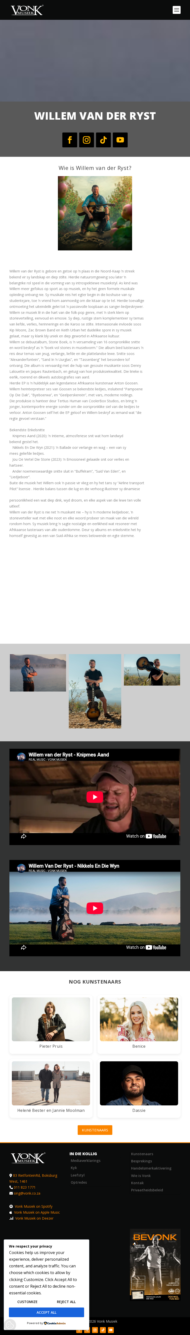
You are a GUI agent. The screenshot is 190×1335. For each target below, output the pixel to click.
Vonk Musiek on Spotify (33, 1206)
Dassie (138, 1110)
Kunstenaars (95, 1129)
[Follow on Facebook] (69, 140)
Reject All (66, 1301)
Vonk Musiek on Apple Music (36, 1212)
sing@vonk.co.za (27, 1193)
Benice (138, 1046)
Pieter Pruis (51, 1046)
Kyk (74, 1167)
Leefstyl (78, 1175)
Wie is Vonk (141, 1175)
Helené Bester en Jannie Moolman (51, 1110)
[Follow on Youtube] (120, 140)
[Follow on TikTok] (103, 140)
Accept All (46, 1312)
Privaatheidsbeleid (147, 1190)
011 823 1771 (25, 1187)
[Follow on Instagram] (86, 140)
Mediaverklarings (85, 1160)
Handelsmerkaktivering (151, 1168)
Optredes (79, 1182)
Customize (27, 1301)
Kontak (137, 1182)
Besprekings (141, 1161)
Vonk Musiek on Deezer (33, 1218)
